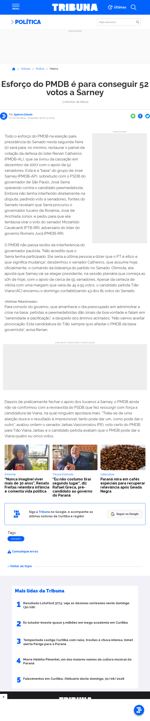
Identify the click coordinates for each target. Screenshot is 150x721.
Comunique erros (24, 551)
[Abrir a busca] (133, 7)
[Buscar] (137, 21)
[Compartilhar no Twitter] (147, 116)
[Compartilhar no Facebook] (140, 116)
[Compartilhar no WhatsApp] (133, 116)
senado (16, 538)
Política (28, 22)
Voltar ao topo (21, 566)
